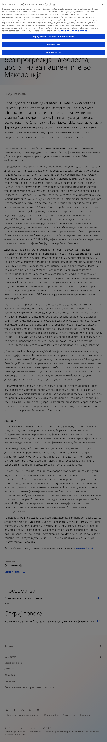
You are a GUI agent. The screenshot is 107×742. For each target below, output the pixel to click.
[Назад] (102, 4)
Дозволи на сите (53, 52)
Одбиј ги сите (53, 44)
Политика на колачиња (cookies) (72, 30)
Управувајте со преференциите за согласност (53, 36)
